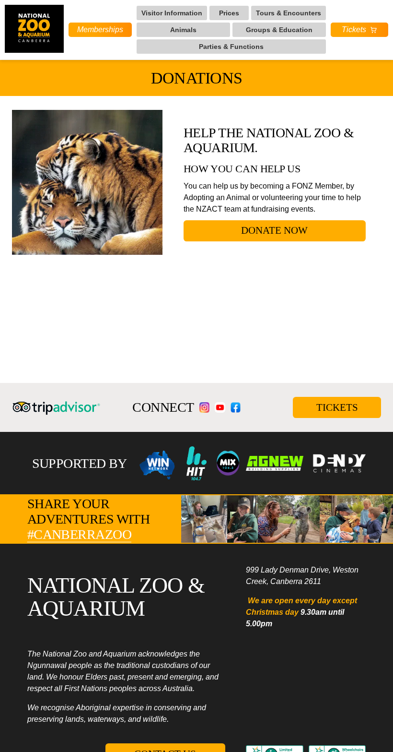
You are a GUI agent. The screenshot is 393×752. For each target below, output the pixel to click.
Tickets (354, 29)
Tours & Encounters (288, 13)
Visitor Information (171, 13)
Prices (229, 13)
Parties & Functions (231, 46)
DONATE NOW (274, 230)
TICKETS (337, 407)
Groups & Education (279, 30)
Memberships (100, 29)
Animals (183, 30)
